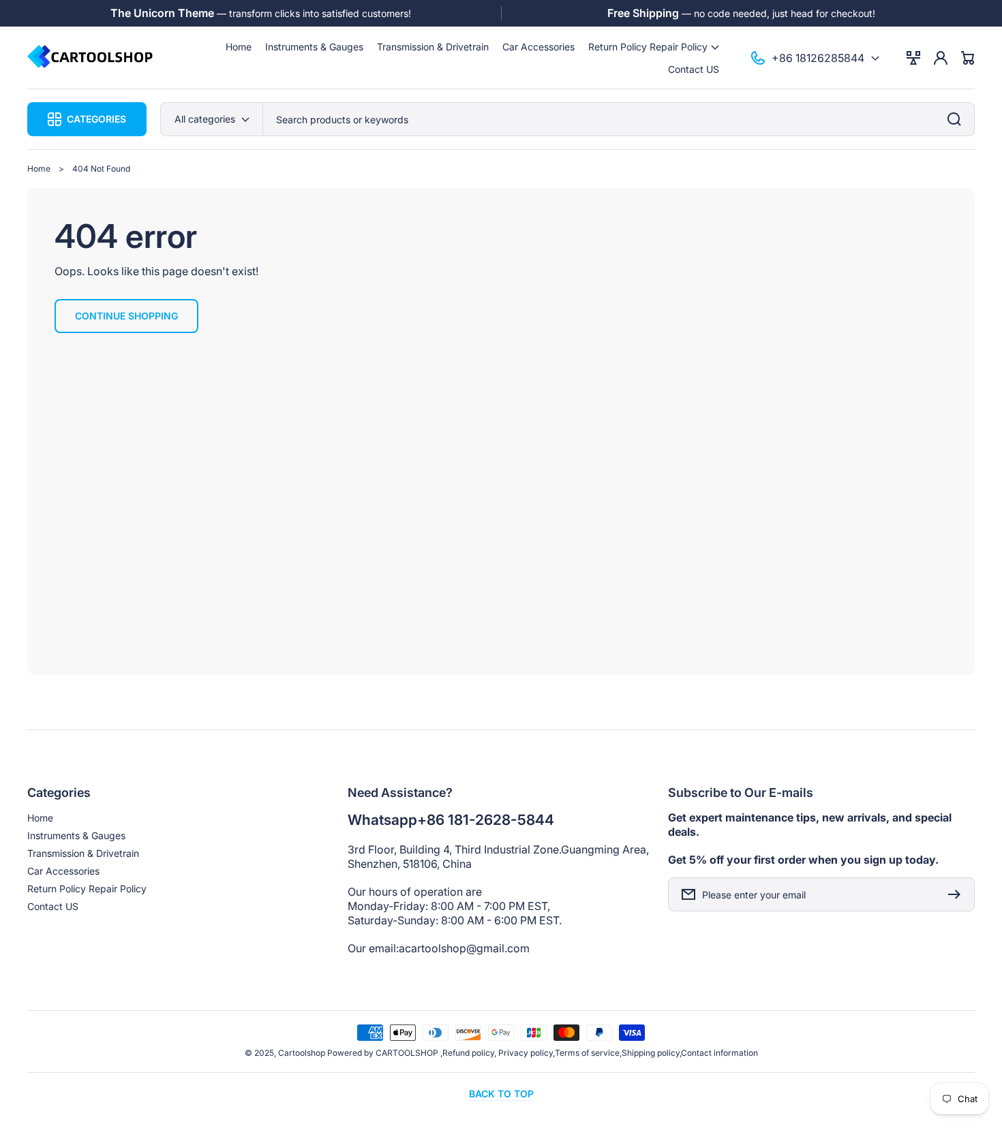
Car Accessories (63, 871)
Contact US (52, 906)
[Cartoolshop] (90, 58)
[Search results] (958, 119)
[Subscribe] (958, 894)
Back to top (501, 1093)
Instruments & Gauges (76, 835)
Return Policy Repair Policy (87, 888)
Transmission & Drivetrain (83, 853)
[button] (653, 46)
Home (38, 168)
